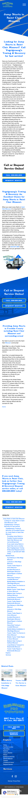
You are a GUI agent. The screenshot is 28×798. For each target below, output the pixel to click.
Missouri (8, 343)
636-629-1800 (14, 247)
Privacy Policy (16, 781)
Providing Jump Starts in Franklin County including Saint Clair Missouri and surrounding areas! (15, 539)
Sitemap (10, 781)
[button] (2, 679)
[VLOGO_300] (14, 704)
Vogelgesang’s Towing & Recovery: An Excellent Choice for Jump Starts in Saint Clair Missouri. (15, 531)
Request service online (12, 487)
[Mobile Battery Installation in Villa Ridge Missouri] (6, 673)
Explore (8, 653)
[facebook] (12, 776)
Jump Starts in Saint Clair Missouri (13, 519)
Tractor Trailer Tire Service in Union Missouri (21, 683)
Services (8, 655)
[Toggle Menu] (24, 5)
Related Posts (10, 555)
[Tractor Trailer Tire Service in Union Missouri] (21, 673)
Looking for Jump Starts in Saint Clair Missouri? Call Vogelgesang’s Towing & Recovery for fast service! (14, 523)
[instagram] (16, 776)
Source (4, 406)
